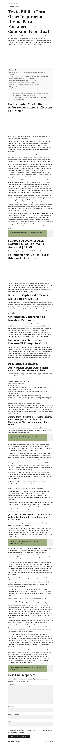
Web (9, 721)
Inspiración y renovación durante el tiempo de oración (24, 84)
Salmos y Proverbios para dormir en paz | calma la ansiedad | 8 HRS (29, 76)
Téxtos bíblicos (12, 3)
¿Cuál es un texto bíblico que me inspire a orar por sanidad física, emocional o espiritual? (29, 98)
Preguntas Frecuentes (16, 87)
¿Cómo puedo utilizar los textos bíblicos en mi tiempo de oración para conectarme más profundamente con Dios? (30, 94)
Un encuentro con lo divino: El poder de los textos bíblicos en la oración (27, 73)
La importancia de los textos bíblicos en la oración (23, 78)
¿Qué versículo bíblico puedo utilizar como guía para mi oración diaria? (29, 90)
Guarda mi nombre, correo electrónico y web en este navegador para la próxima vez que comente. (30, 731)
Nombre (11, 707)
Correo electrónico (14, 714)
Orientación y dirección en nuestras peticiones (22, 82)
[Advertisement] (30, 56)
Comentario (12, 684)
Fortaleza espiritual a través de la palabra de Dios (23, 80)
